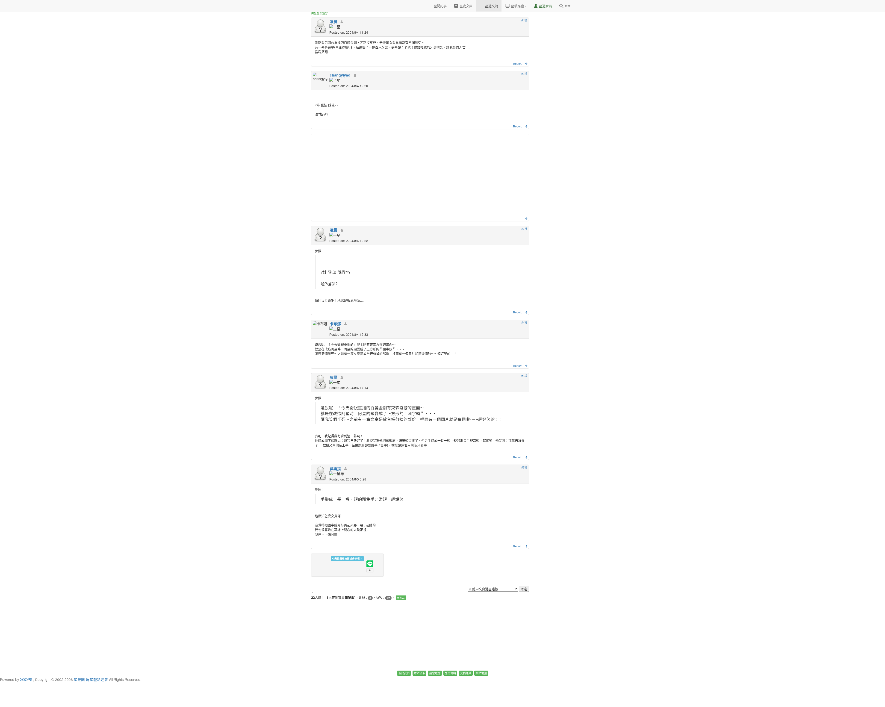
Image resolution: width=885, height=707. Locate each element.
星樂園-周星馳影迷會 (91, 679)
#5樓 (524, 376)
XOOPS (26, 679)
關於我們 (404, 673)
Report (517, 63)
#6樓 (524, 467)
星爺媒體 (517, 5)
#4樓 (524, 322)
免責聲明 (450, 673)
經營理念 (434, 673)
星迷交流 (491, 5)
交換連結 (465, 673)
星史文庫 (465, 5)
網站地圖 (481, 673)
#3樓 (524, 228)
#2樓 (524, 74)
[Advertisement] (420, 176)
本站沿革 (419, 673)
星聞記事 (440, 5)
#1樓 (524, 20)
